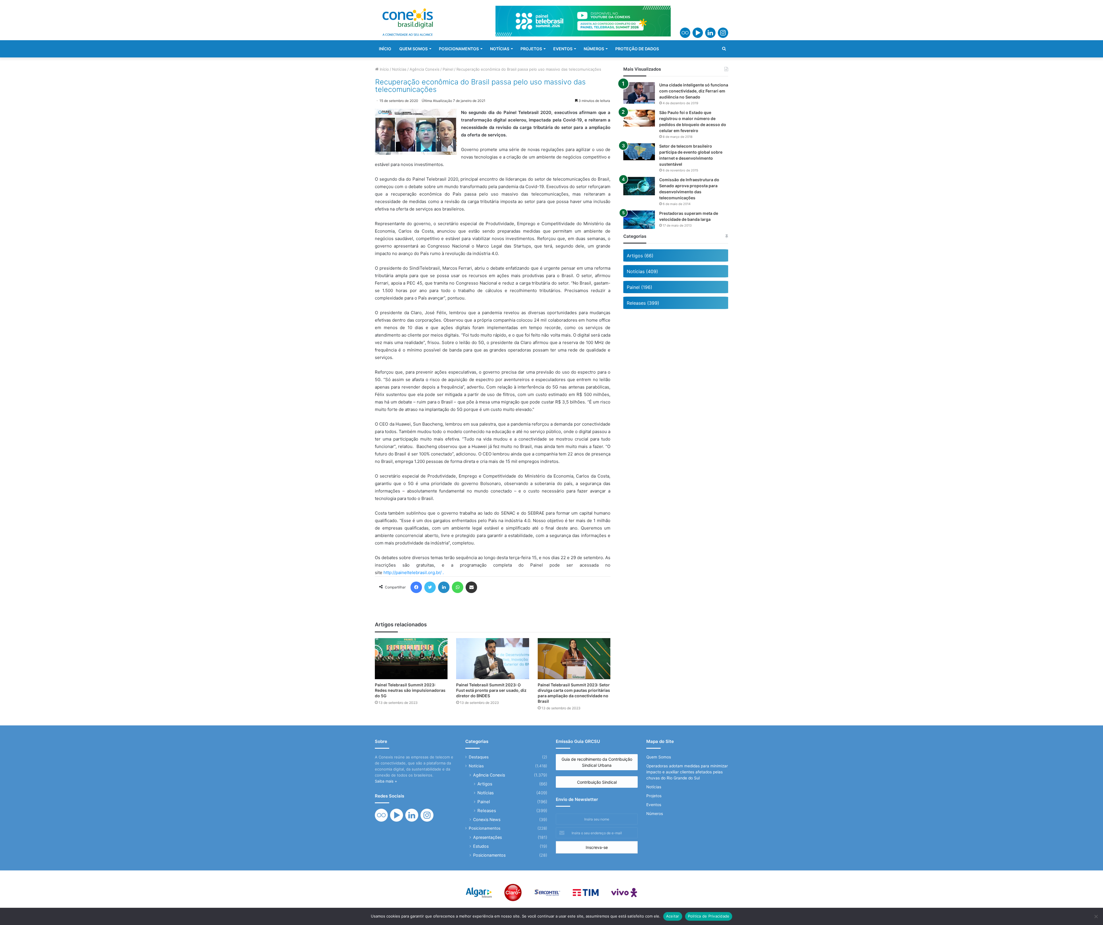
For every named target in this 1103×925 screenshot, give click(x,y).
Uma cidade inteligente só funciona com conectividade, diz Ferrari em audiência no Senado (693, 90)
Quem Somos (658, 757)
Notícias (399, 69)
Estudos (481, 846)
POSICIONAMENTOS (459, 48)
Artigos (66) (640, 255)
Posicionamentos (484, 828)
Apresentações (487, 837)
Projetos (654, 795)
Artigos (484, 784)
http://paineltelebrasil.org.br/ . (413, 572)
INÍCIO (385, 48)
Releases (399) (643, 303)
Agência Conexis (424, 69)
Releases (486, 810)
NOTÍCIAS (499, 48)
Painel (448, 69)
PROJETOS (531, 48)
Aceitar (672, 916)
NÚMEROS (594, 48)
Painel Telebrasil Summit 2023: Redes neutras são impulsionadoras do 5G (410, 690)
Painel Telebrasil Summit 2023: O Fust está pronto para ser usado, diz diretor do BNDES (491, 690)
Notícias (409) (642, 271)
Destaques (479, 757)
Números (654, 813)
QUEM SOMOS (413, 48)
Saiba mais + (386, 781)
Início (384, 69)
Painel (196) (639, 287)
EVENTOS (562, 48)
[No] (1096, 916)
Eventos (653, 804)
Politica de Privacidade (709, 916)
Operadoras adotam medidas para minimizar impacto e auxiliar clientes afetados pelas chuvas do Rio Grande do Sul (687, 772)
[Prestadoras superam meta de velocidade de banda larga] (639, 220)
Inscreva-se (597, 847)
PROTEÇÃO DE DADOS (637, 48)
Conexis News (486, 819)
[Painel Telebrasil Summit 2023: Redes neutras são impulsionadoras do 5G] (411, 658)
